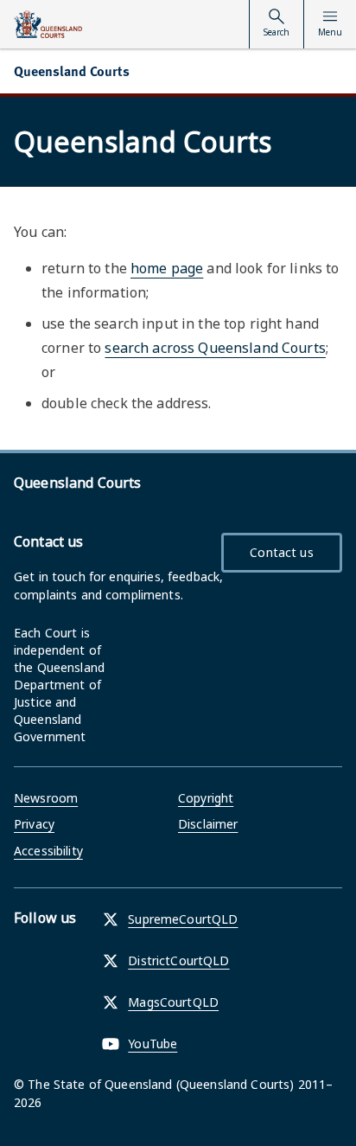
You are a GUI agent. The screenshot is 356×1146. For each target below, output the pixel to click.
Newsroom (46, 798)
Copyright (205, 798)
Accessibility (48, 850)
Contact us (281, 552)
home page (166, 268)
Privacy (34, 824)
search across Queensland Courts (215, 347)
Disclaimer (208, 824)
